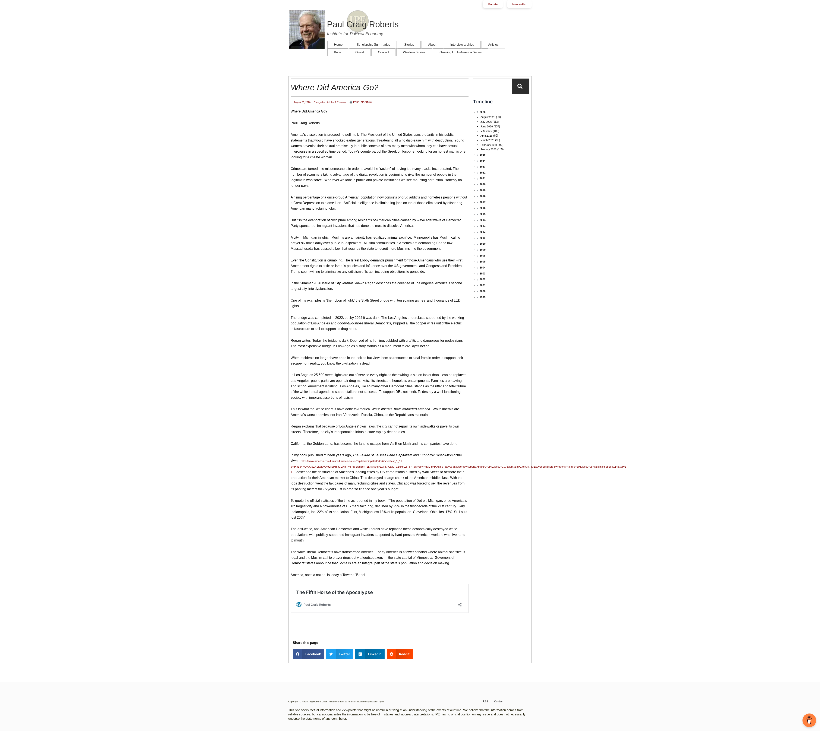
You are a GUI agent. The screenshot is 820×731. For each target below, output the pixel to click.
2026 (483, 112)
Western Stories (414, 52)
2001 (483, 285)
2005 (483, 261)
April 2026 (486, 135)
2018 (483, 196)
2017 (483, 202)
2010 (483, 243)
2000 (483, 291)
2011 (482, 237)
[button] (308, 654)
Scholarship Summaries (373, 44)
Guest (359, 52)
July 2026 (486, 121)
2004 (483, 267)
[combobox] (492, 86)
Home (338, 44)
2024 (483, 160)
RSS (485, 701)
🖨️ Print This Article (360, 102)
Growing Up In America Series (460, 52)
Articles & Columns (336, 102)
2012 (483, 232)
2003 (483, 273)
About (432, 44)
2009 (483, 249)
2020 (483, 184)
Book (337, 52)
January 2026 (488, 149)
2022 (483, 172)
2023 (483, 166)
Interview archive (462, 44)
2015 (483, 214)
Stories (409, 44)
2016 (483, 208)
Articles (493, 44)
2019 (483, 190)
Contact (383, 52)
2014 (483, 220)
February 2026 (489, 144)
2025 (483, 154)
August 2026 (487, 117)
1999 (483, 297)
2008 (483, 255)
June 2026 (486, 126)
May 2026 (486, 131)
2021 (483, 178)
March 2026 (487, 140)
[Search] (520, 86)
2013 (483, 226)
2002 (483, 279)
